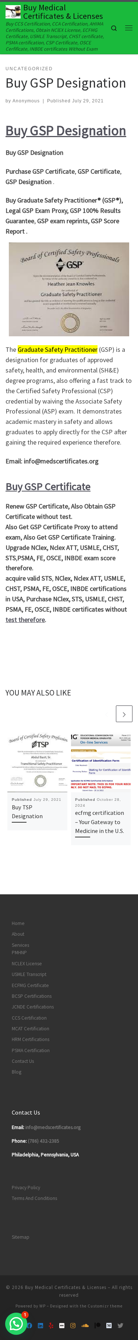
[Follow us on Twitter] (120, 1325)
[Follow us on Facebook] (29, 1325)
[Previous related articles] (106, 713)
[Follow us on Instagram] (72, 1325)
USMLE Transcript (29, 974)
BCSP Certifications (32, 996)
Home (18, 923)
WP (42, 1306)
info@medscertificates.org (53, 1127)
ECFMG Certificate (30, 985)
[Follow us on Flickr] (61, 1325)
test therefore (25, 619)
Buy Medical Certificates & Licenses (65, 1287)
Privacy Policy (26, 1187)
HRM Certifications (30, 1039)
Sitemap (20, 1237)
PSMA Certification (31, 1050)
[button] (16, 1324)
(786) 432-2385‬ (43, 1141)
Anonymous (26, 100)
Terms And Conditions (34, 1198)
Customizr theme (105, 1306)
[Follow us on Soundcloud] (85, 1325)
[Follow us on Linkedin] (40, 1325)
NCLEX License (27, 963)
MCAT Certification (30, 1029)
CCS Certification (29, 1018)
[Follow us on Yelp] (51, 1325)
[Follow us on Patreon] (97, 1325)
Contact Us (23, 1061)
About (18, 934)
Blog (16, 1072)
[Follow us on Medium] (109, 1325)
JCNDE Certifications (33, 1007)
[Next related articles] (124, 713)
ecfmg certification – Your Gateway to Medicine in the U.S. (99, 821)
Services (20, 945)
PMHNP (19, 952)
